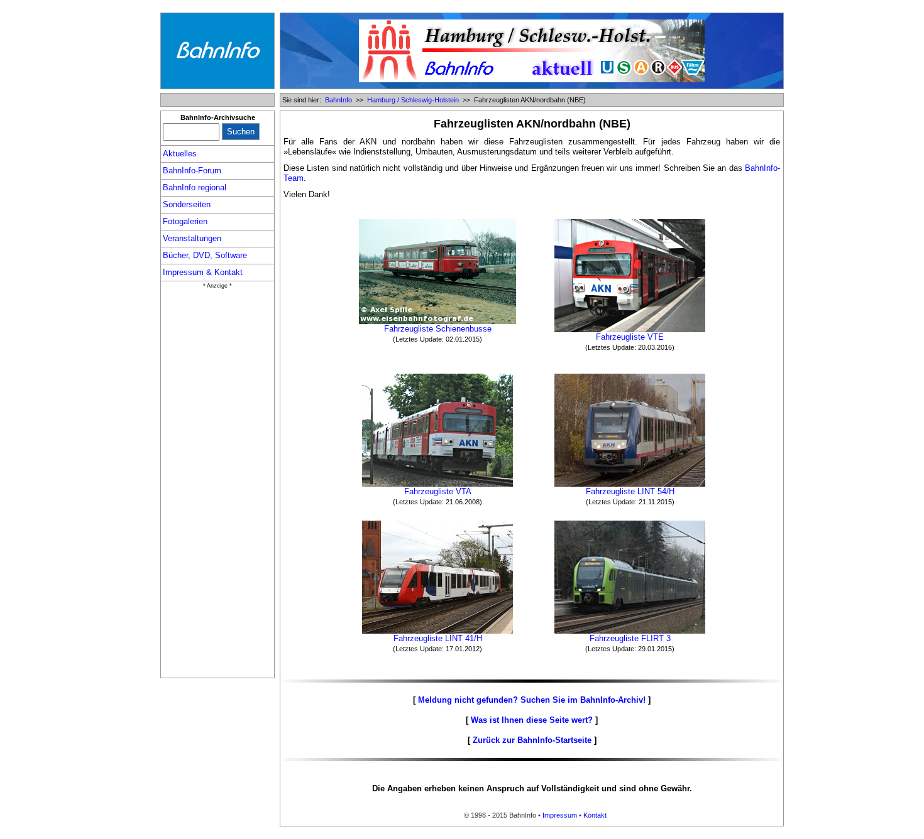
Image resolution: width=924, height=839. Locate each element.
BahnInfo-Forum (192, 170)
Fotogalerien (185, 221)
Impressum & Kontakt (203, 272)
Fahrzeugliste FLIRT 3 (630, 638)
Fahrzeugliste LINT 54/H (630, 491)
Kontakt (595, 815)
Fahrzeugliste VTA (437, 491)
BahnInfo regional (194, 187)
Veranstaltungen (192, 238)
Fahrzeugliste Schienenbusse (438, 328)
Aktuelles (180, 153)
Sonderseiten (187, 204)
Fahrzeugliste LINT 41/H (437, 638)
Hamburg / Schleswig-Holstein (413, 100)
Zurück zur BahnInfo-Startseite (532, 740)
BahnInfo (338, 100)
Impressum (559, 815)
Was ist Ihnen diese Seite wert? (532, 720)
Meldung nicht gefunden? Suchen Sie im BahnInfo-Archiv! (532, 700)
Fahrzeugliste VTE (630, 337)
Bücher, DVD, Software (205, 255)
